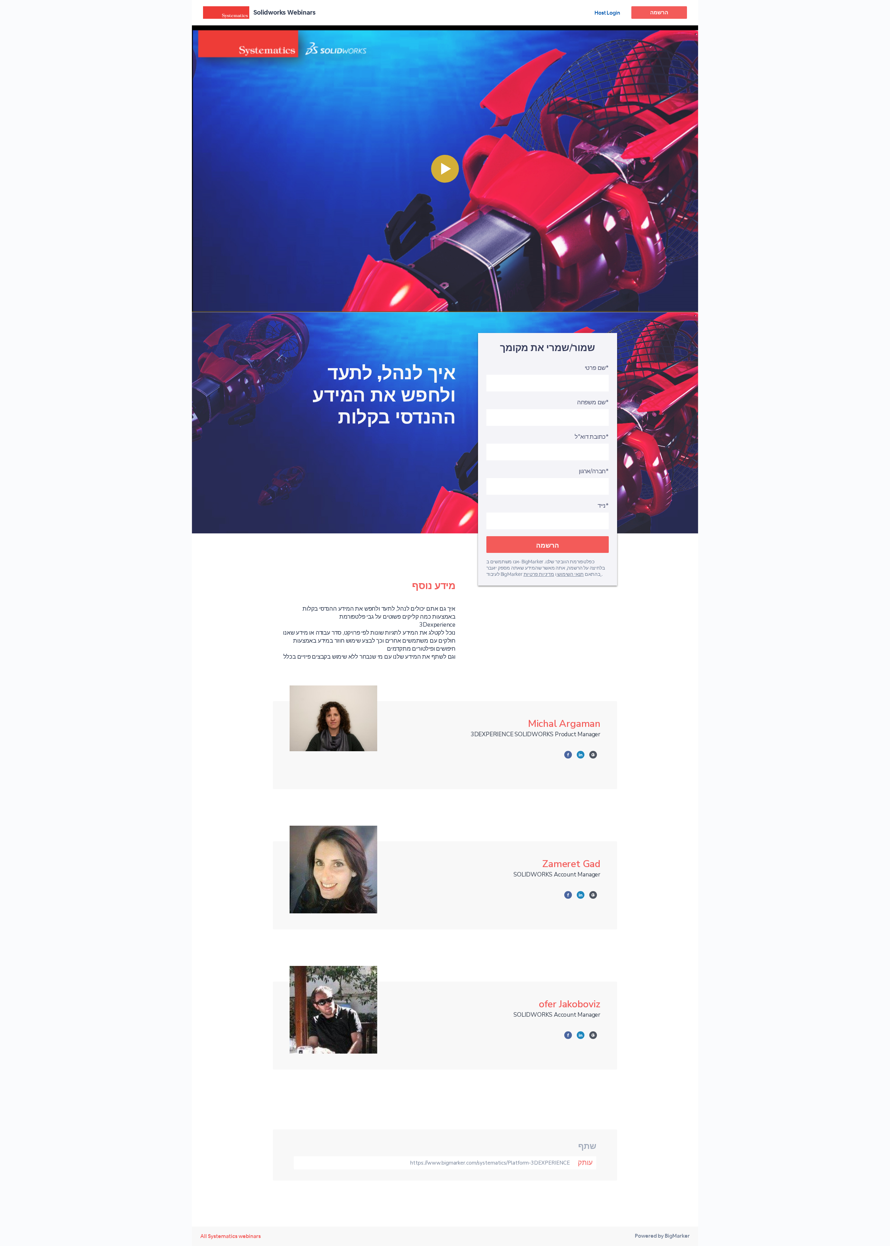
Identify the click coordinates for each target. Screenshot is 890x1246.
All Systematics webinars (230, 1236)
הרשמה (659, 12)
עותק (585, 1162)
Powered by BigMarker (662, 1235)
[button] (445, 168)
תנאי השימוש (570, 574)
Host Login (607, 12)
